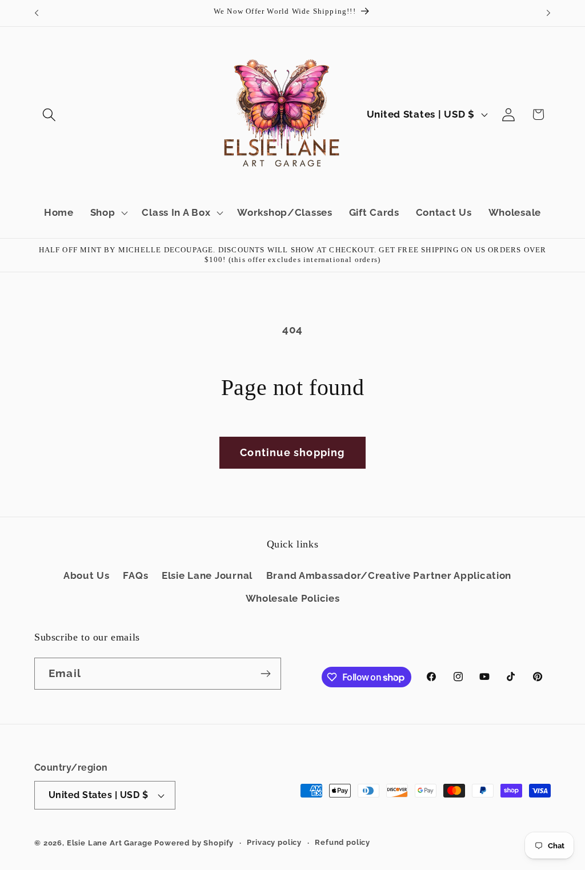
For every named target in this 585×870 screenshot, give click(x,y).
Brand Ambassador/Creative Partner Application (388, 575)
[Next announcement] (548, 13)
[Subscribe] (265, 674)
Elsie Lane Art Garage (110, 843)
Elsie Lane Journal (207, 575)
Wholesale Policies (293, 598)
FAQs (135, 575)
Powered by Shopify (194, 843)
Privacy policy (274, 842)
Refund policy (342, 842)
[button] (49, 114)
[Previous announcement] (36, 13)
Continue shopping (292, 452)
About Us (86, 575)
